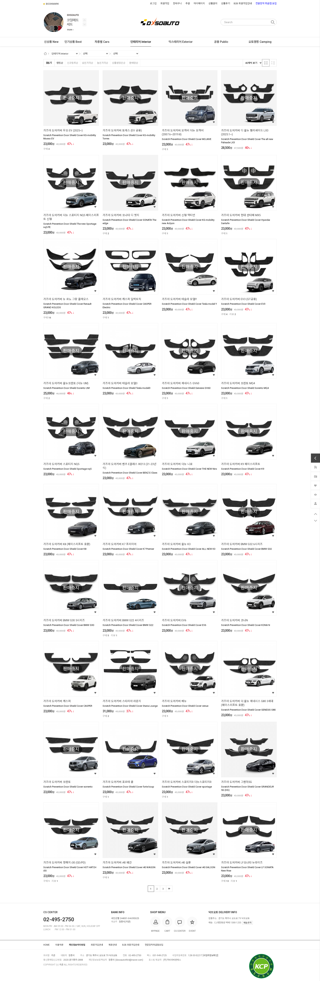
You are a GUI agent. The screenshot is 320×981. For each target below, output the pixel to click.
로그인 (153, 3)
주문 (188, 3)
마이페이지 (199, 3)
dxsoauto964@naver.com (129, 960)
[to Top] (315, 514)
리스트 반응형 (273, 63)
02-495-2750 (58, 919)
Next (84, 20)
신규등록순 (72, 63)
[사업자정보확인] (210, 955)
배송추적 (248, 923)
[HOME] (315, 467)
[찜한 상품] (315, 485)
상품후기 (225, 3)
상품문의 (213, 3)
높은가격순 (102, 63)
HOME (46, 945)
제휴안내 (113, 945)
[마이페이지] (315, 503)
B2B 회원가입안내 (243, 3)
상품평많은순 (118, 63)
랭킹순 (59, 63)
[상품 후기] (315, 476)
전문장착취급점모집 (154, 945)
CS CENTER (50, 912)
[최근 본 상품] (315, 494)
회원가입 (164, 3)
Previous (84, 24)
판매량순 (133, 63)
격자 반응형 (265, 63)
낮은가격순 (87, 63)
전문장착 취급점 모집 (266, 3)
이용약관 (59, 945)
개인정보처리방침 (77, 945)
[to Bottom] (315, 520)
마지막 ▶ (169, 889)
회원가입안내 (97, 945)
